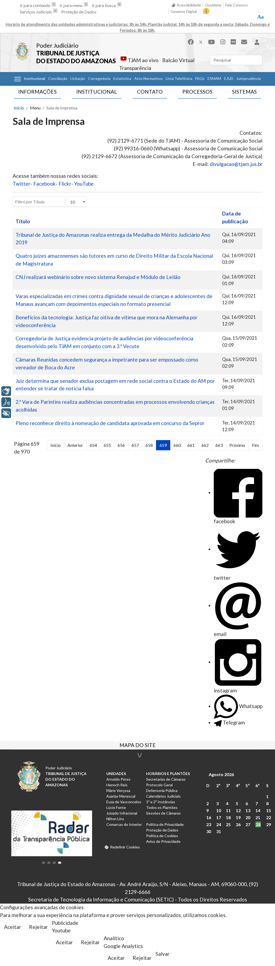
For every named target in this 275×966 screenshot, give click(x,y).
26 (238, 824)
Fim (255, 445)
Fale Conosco (236, 5)
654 (93, 445)
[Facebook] (191, 41)
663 (219, 445)
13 (247, 810)
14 (257, 810)
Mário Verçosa (118, 790)
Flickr (65, 184)
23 (208, 824)
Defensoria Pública (162, 790)
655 (107, 445)
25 (228, 824)
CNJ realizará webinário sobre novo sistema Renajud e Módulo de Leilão (98, 277)
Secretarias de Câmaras (166, 779)
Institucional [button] (34, 78)
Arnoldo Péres (118, 779)
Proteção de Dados (78, 11)
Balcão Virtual (178, 60)
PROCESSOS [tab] (197, 92)
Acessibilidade (189, 5)
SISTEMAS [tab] (244, 92)
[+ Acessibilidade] (6, 413)
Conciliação (57, 78)
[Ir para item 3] (54, 863)
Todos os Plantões (162, 807)
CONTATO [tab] (150, 92)
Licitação (77, 78)
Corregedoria (99, 78)
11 (228, 810)
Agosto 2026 (221, 774)
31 (218, 831)
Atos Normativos (148, 78)
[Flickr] (233, 41)
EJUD (228, 78)
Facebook (44, 184)
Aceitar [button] (12, 927)
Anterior (75, 445)
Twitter (21, 184)
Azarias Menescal (120, 796)
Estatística (122, 78)
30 (208, 831)
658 (149, 445)
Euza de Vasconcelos (123, 801)
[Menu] (17, 79)
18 (228, 817)
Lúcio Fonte (116, 807)
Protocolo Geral (159, 785)
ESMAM (214, 78)
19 (238, 817)
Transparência (135, 68)
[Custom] (244, 41)
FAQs (200, 78)
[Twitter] (201, 41)
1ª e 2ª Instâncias (160, 801)
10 (218, 810)
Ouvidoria (213, 5)
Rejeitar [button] (38, 927)
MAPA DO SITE (138, 745)
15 (268, 810)
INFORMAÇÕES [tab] (37, 92)
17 (218, 817)
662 (205, 445)
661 (191, 445)
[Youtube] (211, 41)
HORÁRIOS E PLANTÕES (168, 773)
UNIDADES (116, 773)
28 (258, 824)
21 (257, 817)
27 (247, 824)
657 (135, 445)
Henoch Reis (117, 785)
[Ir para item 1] (43, 863)
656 (121, 445)
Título (23, 221)
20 (247, 817)
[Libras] (6, 391)
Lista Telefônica (179, 78)
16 (208, 817)
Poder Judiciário (57, 45)
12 (238, 810)
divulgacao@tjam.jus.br (236, 164)
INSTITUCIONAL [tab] (96, 92)
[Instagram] (222, 41)
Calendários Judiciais (163, 796)
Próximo (237, 445)
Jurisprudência (248, 78)
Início (55, 445)
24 (218, 824)
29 (268, 824)
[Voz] (6, 402)
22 (268, 817)
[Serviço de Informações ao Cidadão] (206, 11)
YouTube (84, 184)
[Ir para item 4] (59, 863)
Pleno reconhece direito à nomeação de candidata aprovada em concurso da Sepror (110, 423)
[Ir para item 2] (48, 863)
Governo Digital (184, 11)
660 (177, 445)
